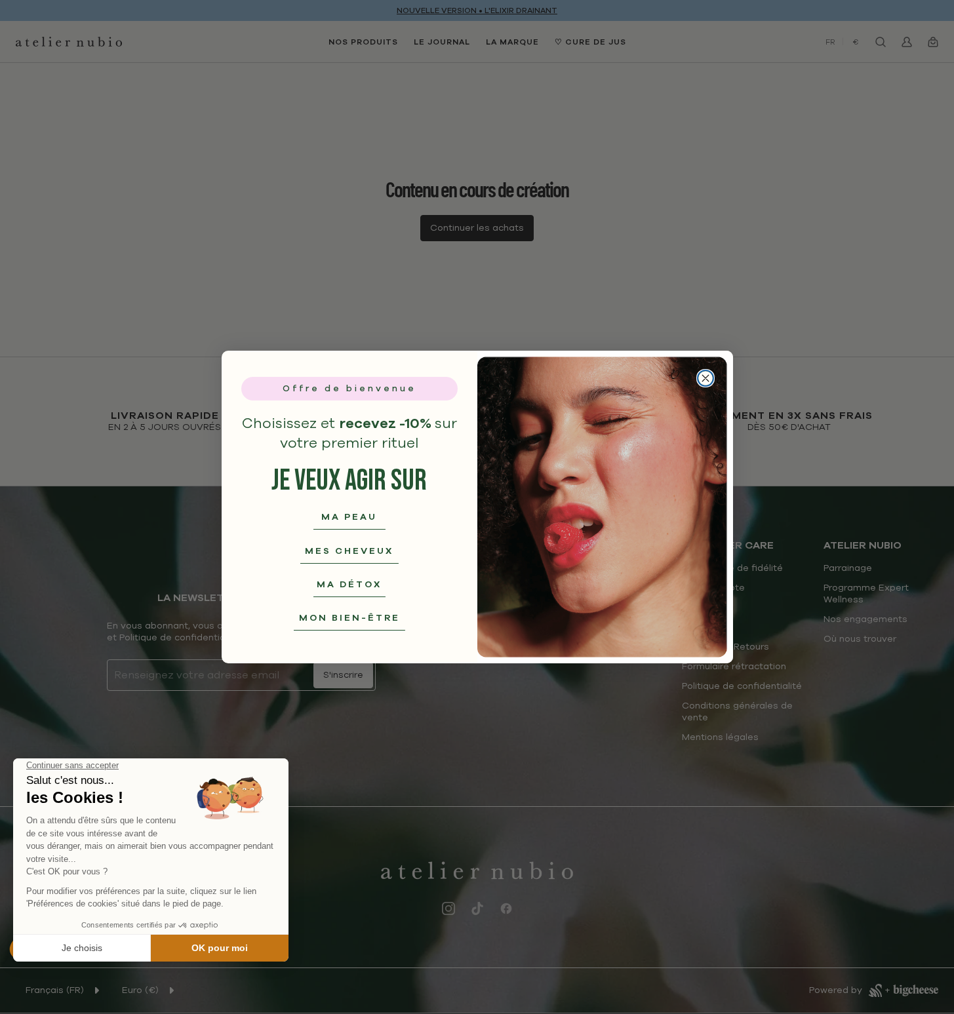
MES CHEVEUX (349, 551)
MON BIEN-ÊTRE (349, 618)
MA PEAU (349, 517)
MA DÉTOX (349, 584)
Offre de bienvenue (349, 388)
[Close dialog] (705, 378)
